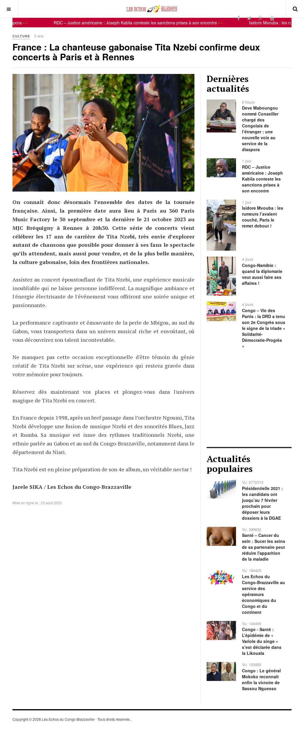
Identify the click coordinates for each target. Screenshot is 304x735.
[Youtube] (272, 18)
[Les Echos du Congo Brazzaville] (152, 8)
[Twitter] (249, 18)
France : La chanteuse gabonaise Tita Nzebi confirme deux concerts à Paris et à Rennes (136, 51)
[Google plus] (261, 18)
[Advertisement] (249, 398)
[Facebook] (238, 18)
